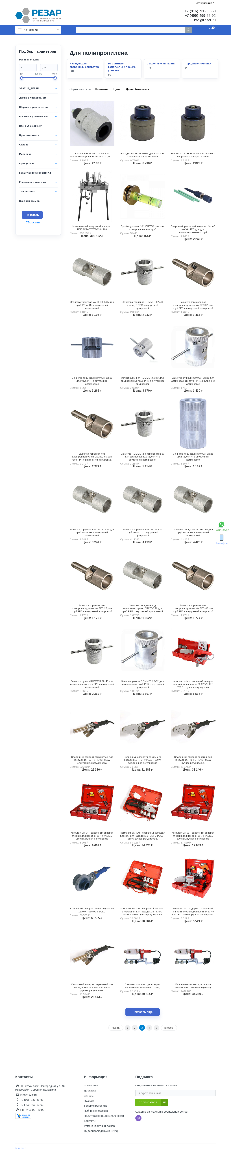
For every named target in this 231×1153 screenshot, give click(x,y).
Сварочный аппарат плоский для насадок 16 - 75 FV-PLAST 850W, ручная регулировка (193, 760)
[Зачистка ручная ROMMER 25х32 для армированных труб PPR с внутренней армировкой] (142, 651)
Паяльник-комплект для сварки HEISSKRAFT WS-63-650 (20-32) (142, 986)
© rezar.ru (21, 1148)
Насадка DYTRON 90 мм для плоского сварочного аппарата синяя (143, 155)
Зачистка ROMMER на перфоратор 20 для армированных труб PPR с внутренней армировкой (142, 456)
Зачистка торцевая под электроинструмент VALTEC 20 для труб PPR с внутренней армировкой (142, 608)
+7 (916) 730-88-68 (200, 11)
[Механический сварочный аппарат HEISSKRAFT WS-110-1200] (92, 196)
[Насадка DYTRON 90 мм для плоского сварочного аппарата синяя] (142, 123)
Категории (31, 29)
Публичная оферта (96, 1110)
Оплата (88, 1095)
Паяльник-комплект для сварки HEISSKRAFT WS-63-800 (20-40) (193, 986)
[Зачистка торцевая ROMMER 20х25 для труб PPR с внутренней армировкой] (193, 424)
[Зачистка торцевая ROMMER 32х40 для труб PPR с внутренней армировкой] (142, 272)
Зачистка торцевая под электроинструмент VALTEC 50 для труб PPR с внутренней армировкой (92, 456)
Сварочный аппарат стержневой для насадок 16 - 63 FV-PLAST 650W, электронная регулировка (92, 760)
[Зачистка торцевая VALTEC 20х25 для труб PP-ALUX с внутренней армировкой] (92, 272)
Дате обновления (137, 89)
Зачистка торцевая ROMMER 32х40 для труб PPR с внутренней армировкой (143, 305)
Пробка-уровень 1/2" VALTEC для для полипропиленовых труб (142, 228)
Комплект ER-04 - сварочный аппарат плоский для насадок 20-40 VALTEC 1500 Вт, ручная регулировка (92, 835)
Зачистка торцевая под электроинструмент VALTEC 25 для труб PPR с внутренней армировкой (92, 608)
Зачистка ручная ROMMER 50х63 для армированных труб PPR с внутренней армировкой (142, 380)
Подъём (89, 1100)
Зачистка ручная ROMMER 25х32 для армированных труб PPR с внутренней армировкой (142, 684)
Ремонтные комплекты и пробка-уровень (122, 67)
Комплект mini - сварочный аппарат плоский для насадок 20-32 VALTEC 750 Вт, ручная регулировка (193, 684)
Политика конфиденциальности (104, 1115)
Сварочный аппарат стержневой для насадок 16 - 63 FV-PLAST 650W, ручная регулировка (92, 987)
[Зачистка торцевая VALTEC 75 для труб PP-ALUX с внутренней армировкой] (142, 499)
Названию (102, 89)
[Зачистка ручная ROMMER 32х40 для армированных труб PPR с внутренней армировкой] (92, 651)
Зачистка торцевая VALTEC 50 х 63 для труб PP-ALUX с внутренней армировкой (92, 532)
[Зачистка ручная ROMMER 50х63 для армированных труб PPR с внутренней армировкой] (142, 348)
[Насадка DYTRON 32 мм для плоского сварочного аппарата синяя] (193, 123)
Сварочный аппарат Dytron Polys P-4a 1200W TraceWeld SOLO (92, 910)
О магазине (91, 1085)
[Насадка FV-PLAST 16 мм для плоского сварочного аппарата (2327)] (92, 123)
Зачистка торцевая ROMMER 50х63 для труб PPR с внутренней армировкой (92, 380)
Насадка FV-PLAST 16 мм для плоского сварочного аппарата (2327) (92, 155)
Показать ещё (142, 1011)
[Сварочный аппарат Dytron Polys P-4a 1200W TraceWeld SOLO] (92, 878)
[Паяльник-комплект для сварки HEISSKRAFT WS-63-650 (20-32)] (142, 954)
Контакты (89, 1120)
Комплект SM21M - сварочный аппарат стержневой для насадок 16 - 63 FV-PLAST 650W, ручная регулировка (143, 911)
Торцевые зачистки (198, 63)
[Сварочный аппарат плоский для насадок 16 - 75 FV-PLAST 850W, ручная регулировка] (193, 727)
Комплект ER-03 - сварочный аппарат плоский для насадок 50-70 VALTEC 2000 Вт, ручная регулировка (193, 835)
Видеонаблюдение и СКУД (101, 1130)
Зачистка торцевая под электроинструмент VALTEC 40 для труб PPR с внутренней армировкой (193, 608)
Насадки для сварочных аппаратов (84, 65)
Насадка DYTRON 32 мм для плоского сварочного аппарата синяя (193, 155)
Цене (117, 89)
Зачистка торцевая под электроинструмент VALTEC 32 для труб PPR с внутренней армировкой (193, 305)
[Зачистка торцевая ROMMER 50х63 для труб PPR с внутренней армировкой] (92, 348)
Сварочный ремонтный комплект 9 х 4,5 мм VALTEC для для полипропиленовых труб (193, 229)
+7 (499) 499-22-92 (200, 16)
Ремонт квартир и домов (99, 1125)
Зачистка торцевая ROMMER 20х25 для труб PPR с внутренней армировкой (193, 456)
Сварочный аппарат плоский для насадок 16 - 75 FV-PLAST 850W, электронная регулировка (142, 760)
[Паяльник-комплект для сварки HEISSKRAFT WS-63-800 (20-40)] (193, 954)
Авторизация (204, 3)
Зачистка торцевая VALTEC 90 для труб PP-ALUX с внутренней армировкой (193, 532)
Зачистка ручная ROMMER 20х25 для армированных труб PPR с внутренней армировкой (193, 380)
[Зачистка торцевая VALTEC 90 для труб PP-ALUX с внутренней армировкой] (193, 499)
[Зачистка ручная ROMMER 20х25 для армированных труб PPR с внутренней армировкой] (193, 348)
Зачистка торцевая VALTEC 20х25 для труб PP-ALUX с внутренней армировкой (92, 305)
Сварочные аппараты (161, 63)
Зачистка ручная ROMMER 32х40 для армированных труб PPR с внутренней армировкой (92, 684)
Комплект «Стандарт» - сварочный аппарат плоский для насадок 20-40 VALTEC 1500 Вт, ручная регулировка (193, 911)
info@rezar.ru (204, 20)
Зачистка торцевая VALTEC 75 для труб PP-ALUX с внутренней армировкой (142, 532)
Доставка (90, 1090)
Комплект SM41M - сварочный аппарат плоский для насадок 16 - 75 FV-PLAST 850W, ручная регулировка (142, 835)
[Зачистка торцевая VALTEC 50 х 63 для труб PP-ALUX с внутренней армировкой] (92, 499)
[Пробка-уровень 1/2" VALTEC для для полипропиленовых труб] (142, 196)
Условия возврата (95, 1105)
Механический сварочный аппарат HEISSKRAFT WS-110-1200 (92, 228)
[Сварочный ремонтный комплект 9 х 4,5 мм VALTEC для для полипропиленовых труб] (193, 196)
